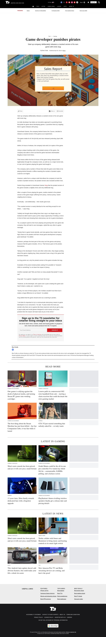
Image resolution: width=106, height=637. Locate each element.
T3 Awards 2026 (56, 10)
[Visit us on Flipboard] (75, 2)
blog (46, 185)
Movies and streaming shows (48, 596)
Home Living (51, 6)
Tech (37, 6)
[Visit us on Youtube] (69, 2)
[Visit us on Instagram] (72, 2)
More (70, 6)
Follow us (53, 111)
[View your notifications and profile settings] (88, 2)
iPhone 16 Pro (44, 590)
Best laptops (60, 590)
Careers (69, 617)
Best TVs (59, 593)
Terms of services (37, 334)
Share (21, 111)
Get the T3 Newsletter (40, 10)
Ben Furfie (45, 50)
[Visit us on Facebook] (61, 2)
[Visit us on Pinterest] (67, 2)
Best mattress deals (79, 593)
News (64, 50)
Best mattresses (61, 599)
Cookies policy (48, 617)
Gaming (55, 36)
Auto (65, 6)
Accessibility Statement (33, 614)
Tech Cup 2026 (83, 10)
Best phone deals (79, 590)
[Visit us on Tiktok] (77, 2)
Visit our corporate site (71, 632)
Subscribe (93, 2)
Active (43, 6)
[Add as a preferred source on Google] (53, 625)
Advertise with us (60, 617)
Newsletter (61, 111)
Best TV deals (78, 596)
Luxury (59, 6)
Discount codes (78, 599)
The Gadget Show (69, 10)
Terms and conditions (73, 614)
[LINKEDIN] (13, 350)
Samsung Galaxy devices (47, 593)
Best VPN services (45, 599)
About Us (62, 614)
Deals (28, 10)
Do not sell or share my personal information (53, 620)
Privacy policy (38, 617)
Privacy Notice (22, 335)
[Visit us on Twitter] (64, 2)
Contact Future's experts (50, 614)
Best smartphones (62, 596)
